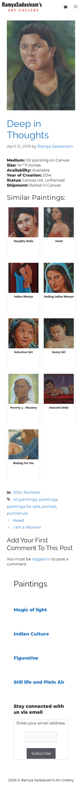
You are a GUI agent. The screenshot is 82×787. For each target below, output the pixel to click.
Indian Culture (31, 634)
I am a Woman (27, 527)
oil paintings (25, 499)
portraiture (17, 513)
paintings (48, 499)
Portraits (31, 492)
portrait (49, 506)
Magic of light (30, 609)
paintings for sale (23, 506)
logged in (41, 559)
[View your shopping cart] (66, 7)
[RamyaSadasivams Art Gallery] (22, 7)
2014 (17, 492)
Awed (18, 520)
